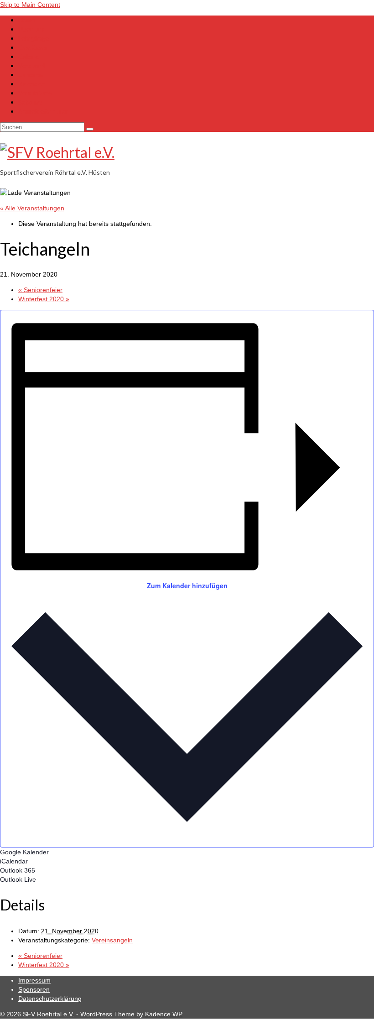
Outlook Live (18, 879)
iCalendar (14, 861)
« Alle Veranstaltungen (32, 208)
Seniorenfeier (40, 289)
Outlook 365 (17, 870)
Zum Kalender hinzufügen (187, 585)
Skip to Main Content (30, 4)
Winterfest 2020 (43, 299)
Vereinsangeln (112, 940)
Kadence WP (163, 1014)
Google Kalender (24, 852)
